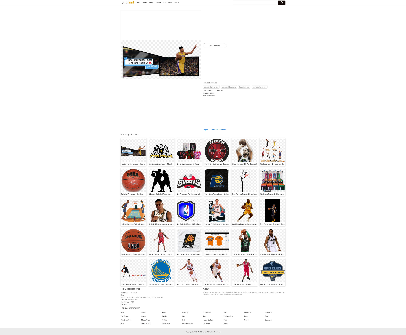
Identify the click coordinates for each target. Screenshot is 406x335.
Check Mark (145, 320)
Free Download (214, 46)
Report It (206, 129)
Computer (268, 320)
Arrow (138, 2)
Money (226, 324)
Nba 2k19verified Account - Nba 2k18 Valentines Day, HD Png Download (201, 164)
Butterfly (185, 312)
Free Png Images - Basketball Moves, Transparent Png (278, 224)
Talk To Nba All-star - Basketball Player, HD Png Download (251, 254)
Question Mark (187, 324)
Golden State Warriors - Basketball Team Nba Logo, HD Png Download (172, 284)
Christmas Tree (126, 320)
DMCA (176, 2)
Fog (183, 316)
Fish (225, 320)
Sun (164, 2)
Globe (246, 320)
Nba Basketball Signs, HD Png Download (190, 224)
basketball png (244, 87)
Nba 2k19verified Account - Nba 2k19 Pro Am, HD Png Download (170, 164)
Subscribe (268, 312)
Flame (143, 312)
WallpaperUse (228, 316)
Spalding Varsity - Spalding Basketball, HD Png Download (140, 254)
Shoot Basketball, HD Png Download (244, 164)
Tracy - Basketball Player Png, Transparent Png (248, 284)
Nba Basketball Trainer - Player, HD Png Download (138, 284)
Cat (225, 312)
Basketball (247, 312)
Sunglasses (207, 312)
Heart (122, 312)
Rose (246, 316)
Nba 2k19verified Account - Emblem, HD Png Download (223, 164)
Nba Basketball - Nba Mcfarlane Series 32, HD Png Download (280, 164)
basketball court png (259, 87)
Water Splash (145, 324)
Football (164, 320)
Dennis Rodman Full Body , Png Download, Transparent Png (169, 254)
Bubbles (164, 316)
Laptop (143, 316)
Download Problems (218, 129)
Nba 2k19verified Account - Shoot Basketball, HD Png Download (142, 164)
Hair (183, 320)
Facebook (206, 324)
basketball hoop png (229, 87)
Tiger (204, 316)
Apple (164, 312)
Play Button (124, 316)
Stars (170, 2)
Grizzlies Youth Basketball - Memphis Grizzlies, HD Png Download (282, 284)
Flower (158, 2)
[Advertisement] (161, 25)
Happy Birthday (208, 320)
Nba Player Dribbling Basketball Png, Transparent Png (195, 284)
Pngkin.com (166, 324)
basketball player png (211, 87)
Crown (144, 2)
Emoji (151, 2)
